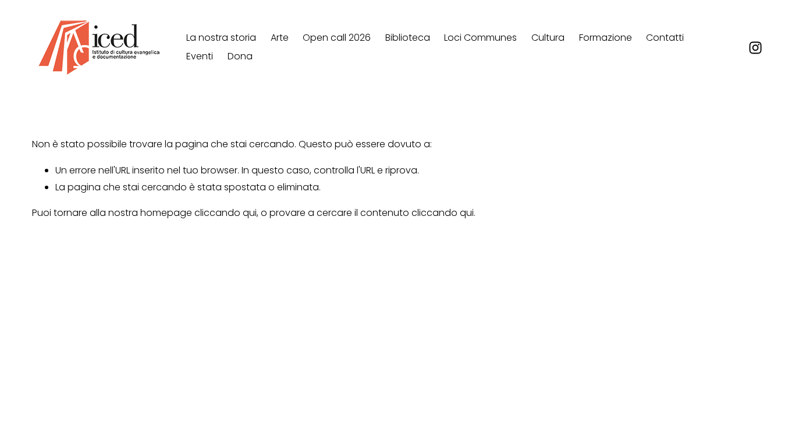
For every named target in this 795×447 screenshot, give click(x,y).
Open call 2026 (337, 37)
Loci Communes (480, 37)
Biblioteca (407, 37)
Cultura (548, 37)
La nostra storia (221, 37)
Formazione (605, 37)
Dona (240, 56)
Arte (280, 37)
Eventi (199, 56)
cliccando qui (225, 212)
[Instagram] (755, 47)
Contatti (665, 37)
